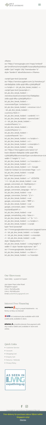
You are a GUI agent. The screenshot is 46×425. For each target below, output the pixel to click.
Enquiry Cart (10, 357)
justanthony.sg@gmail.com (19, 294)
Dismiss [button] (23, 420)
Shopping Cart (11, 354)
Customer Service (12, 348)
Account (9, 351)
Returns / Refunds (13, 360)
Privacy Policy (11, 363)
